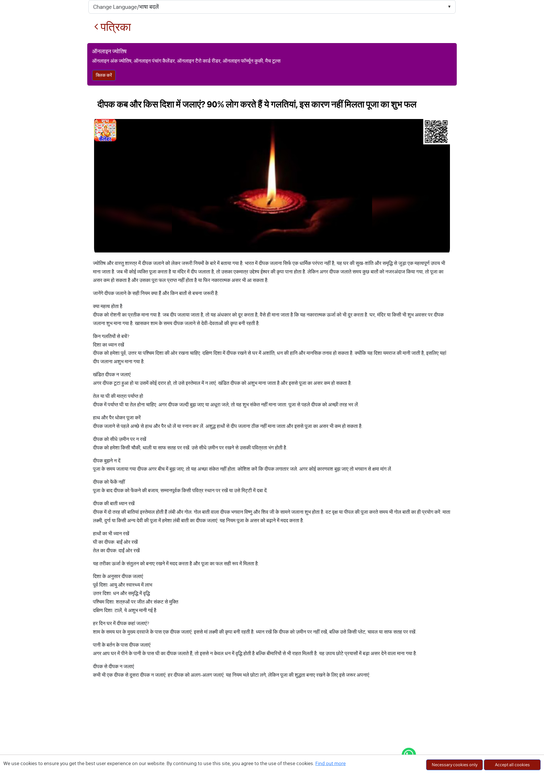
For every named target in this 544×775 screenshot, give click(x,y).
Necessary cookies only (454, 764)
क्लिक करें (104, 75)
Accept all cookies (512, 764)
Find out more (330, 763)
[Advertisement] (272, 732)
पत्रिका (114, 27)
